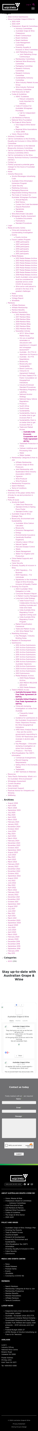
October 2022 (13, 873)
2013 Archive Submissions (26, 647)
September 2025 (14, 810)
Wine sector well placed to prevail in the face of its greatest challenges (26, 289)
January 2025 (13, 824)
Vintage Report (17, 298)
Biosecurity (23, 361)
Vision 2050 (20, 132)
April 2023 (12, 859)
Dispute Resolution (23, 207)
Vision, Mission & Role (20, 134)
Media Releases (17, 256)
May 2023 (11, 857)
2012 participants (22, 251)
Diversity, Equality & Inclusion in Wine (19, 1249)
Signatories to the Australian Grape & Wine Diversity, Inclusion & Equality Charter (26, 582)
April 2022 (12, 887)
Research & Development (21, 640)
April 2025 (12, 817)
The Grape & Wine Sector (21, 122)
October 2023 (13, 848)
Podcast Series (17, 296)
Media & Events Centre (16, 228)
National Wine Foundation (22, 120)
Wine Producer (21, 479)
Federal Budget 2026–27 (15, 1330)
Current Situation (14, 783)
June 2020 (12, 930)
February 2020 (13, 937)
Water (21, 453)
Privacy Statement (19, 1424)
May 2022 (11, 885)
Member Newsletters (19, 312)
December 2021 (14, 897)
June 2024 (12, 831)
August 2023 (13, 852)
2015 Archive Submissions (26, 652)
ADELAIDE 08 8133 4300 (13, 1184)
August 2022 (13, 878)
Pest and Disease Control (25, 547)
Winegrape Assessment (17, 781)
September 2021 (14, 904)
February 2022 (13, 892)
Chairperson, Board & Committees (25, 26)
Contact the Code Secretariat (27, 204)
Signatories (20, 209)
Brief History (20, 202)
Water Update (24, 455)
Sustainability (24, 411)
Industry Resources (15, 174)
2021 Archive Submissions (26, 671)
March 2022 (12, 890)
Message (19, 1116)
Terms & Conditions (19, 488)
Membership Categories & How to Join (20, 1289)
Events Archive (21, 237)
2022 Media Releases (27, 687)
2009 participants (22, 246)
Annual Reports (22, 200)
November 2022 (14, 871)
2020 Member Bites (23, 324)
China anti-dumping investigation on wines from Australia (26, 708)
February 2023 (13, 864)
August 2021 (13, 906)
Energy (18, 532)
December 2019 (14, 941)
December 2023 (14, 843)
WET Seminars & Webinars (26, 772)
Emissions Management (25, 530)
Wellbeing (11, 795)
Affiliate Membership (20, 307)
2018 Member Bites (23, 319)
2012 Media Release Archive (26, 258)
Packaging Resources (20, 190)
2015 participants (22, 253)
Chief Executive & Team (21, 92)
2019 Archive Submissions (26, 666)
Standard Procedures (24, 223)
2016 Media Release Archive (26, 268)
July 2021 (11, 909)
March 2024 (12, 838)
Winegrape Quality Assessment (24, 216)
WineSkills (15, 300)
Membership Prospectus (21, 483)
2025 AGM (16, 21)
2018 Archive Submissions (26, 659)
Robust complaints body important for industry (26, 101)
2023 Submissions (23, 673)
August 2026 (13, 803)
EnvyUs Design (21, 1427)
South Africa (24, 406)
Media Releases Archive (25, 676)
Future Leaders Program (21, 239)
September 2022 (14, 876)
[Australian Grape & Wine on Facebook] (19, 1011)
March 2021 (12, 918)
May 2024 (11, 833)
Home (10, 171)
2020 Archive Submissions (26, 668)
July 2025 (11, 812)
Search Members (18, 486)
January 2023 (13, 866)
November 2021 (14, 899)
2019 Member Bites (23, 321)
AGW (10, 961)
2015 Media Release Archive (26, 265)
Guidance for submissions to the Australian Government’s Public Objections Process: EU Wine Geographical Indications (26, 722)
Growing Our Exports (20, 586)
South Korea (24, 408)
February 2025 (13, 822)
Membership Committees (25, 59)
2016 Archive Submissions (26, 654)
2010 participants (22, 249)
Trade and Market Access (25, 629)
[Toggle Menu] (33, 8)
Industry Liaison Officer (25, 542)
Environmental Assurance (25, 535)
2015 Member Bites (23, 314)
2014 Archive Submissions (26, 650)
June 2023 (12, 855)
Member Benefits (18, 310)
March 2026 (12, 808)
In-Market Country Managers (26, 596)
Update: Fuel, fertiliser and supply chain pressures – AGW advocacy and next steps (20, 1325)
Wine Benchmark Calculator (22, 214)
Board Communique (23, 35)
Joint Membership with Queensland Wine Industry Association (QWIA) (26, 472)
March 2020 (12, 934)
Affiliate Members (18, 305)
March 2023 (12, 862)
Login (10, 225)
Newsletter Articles (23, 331)
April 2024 (12, 836)
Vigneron (19, 476)
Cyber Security (17, 185)
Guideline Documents (24, 218)
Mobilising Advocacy (20, 188)
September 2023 (14, 850)
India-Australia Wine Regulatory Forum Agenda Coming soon (27, 612)
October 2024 (13, 829)
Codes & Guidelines (19, 94)
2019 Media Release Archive (26, 275)
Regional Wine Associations (26, 129)
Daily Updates (13, 786)
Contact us (12, 162)
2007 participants (22, 244)
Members (11, 303)
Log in (28, 4)
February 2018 (13, 951)
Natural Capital (21, 544)
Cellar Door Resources (24, 504)
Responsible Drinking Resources (24, 193)
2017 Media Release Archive (26, 270)
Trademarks (20, 769)
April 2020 (12, 932)
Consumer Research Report (26, 593)
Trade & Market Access (20, 690)
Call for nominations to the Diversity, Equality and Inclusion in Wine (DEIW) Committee (23, 141)
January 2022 (13, 894)
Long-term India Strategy (25, 598)
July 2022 (11, 880)
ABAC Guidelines (22, 96)
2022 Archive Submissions (18, 17)
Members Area (13, 490)
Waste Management (23, 551)
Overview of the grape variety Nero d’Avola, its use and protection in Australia (21, 495)
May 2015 (11, 953)
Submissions (16, 643)
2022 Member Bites (23, 329)
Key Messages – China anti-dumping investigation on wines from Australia (26, 746)
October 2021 (13, 901)
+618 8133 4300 (10, 1366)
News (14, 293)
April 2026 (12, 805)
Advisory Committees (24, 28)
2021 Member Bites (23, 326)
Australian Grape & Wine (18, 1017)
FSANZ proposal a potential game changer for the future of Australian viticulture (21, 167)
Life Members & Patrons (21, 118)
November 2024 (14, 826)
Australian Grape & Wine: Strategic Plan (20, 1228)
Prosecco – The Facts (24, 751)
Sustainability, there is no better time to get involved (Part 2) (27, 422)
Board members (22, 38)
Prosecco (23, 404)
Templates (19, 211)
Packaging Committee (24, 66)
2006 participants (22, 242)
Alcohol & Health (18, 502)
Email (19, 1107)
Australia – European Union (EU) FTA (19, 1316)
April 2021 (12, 916)
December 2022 (14, 869)
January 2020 (13, 939)
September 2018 (14, 948)
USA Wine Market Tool (24, 631)
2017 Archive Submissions (26, 657)
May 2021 (11, 913)
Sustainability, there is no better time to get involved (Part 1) (27, 415)
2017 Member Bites (23, 317)
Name (19, 1099)
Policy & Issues (13, 500)
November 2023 (14, 845)
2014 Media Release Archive (26, 263)
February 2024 (13, 841)
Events (14, 235)
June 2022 (12, 883)
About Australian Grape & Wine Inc (21, 19)
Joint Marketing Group (24, 52)
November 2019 (14, 944)
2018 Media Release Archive (26, 272)
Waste (18, 549)
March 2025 (12, 819)
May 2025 (11, 815)
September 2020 (14, 923)
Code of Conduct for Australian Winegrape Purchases (24, 108)
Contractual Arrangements (26, 758)
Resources (12, 774)
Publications (20, 221)
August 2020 (13, 925)
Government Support (16, 788)
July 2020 (11, 927)
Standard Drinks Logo (24, 511)
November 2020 (14, 920)
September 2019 (14, 946)
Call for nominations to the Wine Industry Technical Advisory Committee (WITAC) (23, 157)
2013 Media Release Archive (26, 261)
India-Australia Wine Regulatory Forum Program (27, 619)
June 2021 (12, 911)
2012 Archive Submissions (26, 645)
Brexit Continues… (26, 368)
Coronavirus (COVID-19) (14, 1276)
